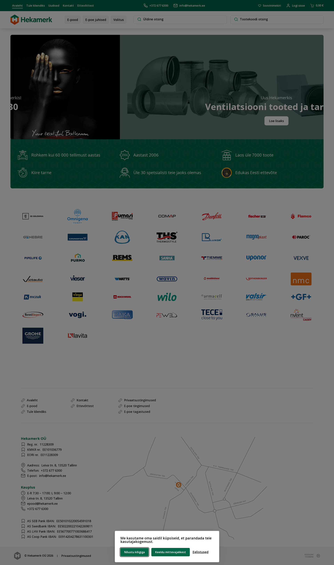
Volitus (118, 20)
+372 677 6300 (158, 5)
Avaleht (17, 5)
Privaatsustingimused (140, 400)
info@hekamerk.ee (192, 5)
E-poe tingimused (137, 406)
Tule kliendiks (35, 5)
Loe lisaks (205, 121)
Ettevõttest (85, 5)
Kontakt (68, 5)
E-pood (72, 20)
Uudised (53, 5)
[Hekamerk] (31, 23)
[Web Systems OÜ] (317, 556)
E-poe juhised (95, 20)
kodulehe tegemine (309, 556)
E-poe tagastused (137, 412)
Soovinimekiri (272, 5)
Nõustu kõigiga (134, 552)
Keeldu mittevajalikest (170, 552)
